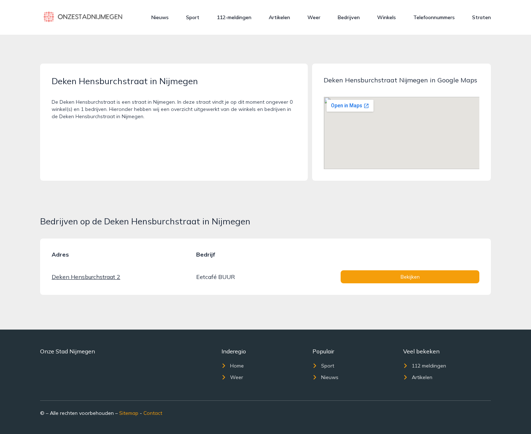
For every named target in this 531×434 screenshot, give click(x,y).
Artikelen (279, 17)
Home (237, 365)
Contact (152, 413)
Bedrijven (349, 17)
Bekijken (410, 277)
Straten (481, 17)
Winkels (386, 17)
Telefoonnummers (434, 17)
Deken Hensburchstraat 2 (86, 276)
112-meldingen (234, 17)
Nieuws (160, 17)
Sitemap (128, 413)
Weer (313, 17)
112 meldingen (429, 365)
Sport (192, 17)
